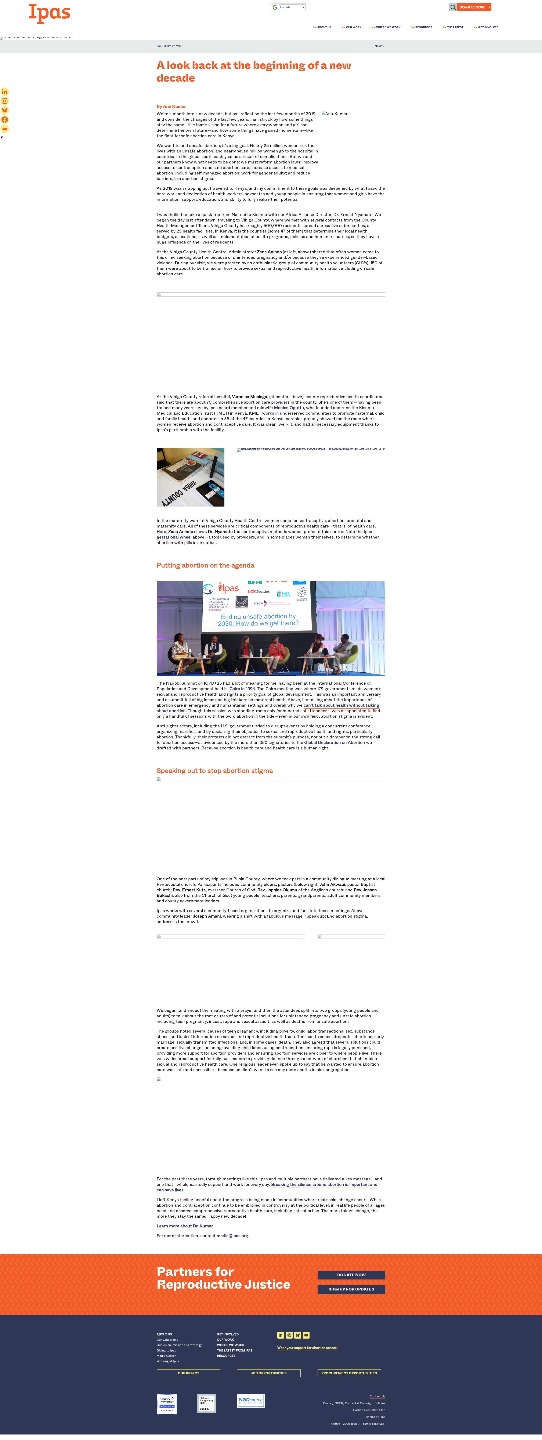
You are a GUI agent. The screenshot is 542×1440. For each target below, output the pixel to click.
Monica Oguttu (289, 408)
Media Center (166, 1356)
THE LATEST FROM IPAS (234, 1350)
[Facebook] (4, 119)
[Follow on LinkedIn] (280, 1335)
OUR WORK (225, 1340)
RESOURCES (226, 1356)
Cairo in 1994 (242, 689)
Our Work (353, 27)
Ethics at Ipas (375, 1417)
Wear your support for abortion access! (307, 1347)
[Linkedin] (4, 91)
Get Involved (488, 27)
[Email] (4, 129)
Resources (423, 27)
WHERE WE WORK (230, 1345)
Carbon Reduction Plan (369, 1410)
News (379, 46)
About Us (324, 27)
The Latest (455, 27)
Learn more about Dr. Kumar (185, 1226)
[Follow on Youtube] (306, 1335)
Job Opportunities (269, 1373)
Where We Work (388, 27)
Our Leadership (167, 1340)
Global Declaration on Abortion (334, 742)
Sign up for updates (351, 1289)
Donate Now (472, 7)
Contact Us (377, 1396)
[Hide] (1, 137)
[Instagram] (4, 101)
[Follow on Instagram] (289, 1335)
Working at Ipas (168, 1361)
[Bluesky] (4, 110)
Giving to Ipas (166, 1350)
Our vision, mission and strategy (179, 1345)
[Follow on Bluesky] (297, 1335)
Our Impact (188, 1373)
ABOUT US (164, 1334)
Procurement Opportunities (349, 1373)
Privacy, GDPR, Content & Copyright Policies (354, 1403)
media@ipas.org (232, 1236)
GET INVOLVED (228, 1334)
